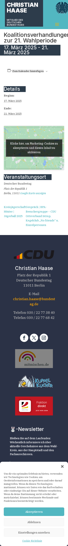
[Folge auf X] (34, 338)
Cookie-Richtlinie (32, 540)
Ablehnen (34, 522)
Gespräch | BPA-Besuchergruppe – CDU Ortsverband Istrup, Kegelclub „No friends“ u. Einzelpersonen (42, 216)
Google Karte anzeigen (33, 193)
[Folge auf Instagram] (44, 338)
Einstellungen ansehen (34, 532)
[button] (62, 466)
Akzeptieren (34, 512)
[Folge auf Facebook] (24, 338)
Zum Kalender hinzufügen (28, 71)
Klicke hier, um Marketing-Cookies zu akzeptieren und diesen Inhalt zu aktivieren (34, 148)
